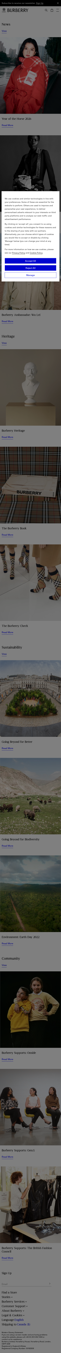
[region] (31, 236)
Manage (30, 275)
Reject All (30, 268)
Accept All (30, 261)
